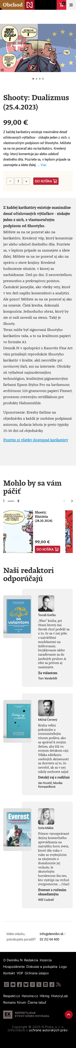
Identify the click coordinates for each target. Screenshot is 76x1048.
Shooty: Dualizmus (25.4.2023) (33, 79)
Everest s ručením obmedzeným (52, 892)
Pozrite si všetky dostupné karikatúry (35, 439)
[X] (39, 984)
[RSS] (58, 984)
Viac (44, 165)
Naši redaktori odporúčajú (28, 574)
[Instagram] (6, 984)
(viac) (65, 884)
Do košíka (43, 181)
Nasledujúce (69, 48)
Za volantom (47, 673)
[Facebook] (19, 984)
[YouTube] (13, 984)
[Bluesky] (26, 984)
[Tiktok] (52, 984)
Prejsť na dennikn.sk (52, 5)
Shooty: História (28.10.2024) (43, 516)
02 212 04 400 (49, 939)
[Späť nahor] (69, 1015)
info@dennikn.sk (51, 934)
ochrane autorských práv (48, 1030)
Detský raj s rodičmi (54, 777)
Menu (71, 5)
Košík (63, 3)
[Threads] (32, 984)
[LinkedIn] (45, 984)
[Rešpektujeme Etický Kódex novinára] (26, 1015)
